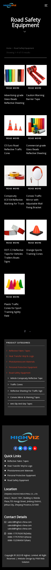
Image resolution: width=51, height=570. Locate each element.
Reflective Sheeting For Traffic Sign (26, 390)
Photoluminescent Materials (22, 361)
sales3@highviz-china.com (20, 522)
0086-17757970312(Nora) (19, 537)
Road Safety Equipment (19, 372)
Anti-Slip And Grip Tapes (21, 403)
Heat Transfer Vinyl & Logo (21, 356)
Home (8, 48)
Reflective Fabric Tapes (19, 350)
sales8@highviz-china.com (20, 528)
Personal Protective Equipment (23, 367)
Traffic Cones (16, 384)
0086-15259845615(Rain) (19, 540)
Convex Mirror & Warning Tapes (25, 397)
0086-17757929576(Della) (19, 533)
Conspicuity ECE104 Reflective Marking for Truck (14, 199)
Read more (13, 88)
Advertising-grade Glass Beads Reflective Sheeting (14, 99)
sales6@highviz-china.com (20, 525)
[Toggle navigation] (40, 5)
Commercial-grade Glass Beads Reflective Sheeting (36, 149)
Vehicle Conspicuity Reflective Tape (26, 378)
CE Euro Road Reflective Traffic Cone (13, 149)
